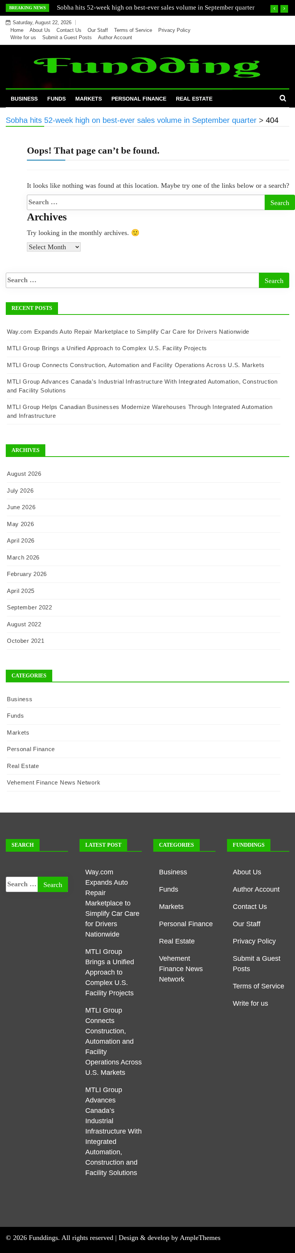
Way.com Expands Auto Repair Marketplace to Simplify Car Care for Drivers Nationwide (128, 331)
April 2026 (21, 540)
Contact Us (68, 30)
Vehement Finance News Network (53, 782)
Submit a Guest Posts (67, 37)
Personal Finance (138, 99)
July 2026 (20, 490)
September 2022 (29, 607)
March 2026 (23, 557)
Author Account (115, 37)
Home (16, 30)
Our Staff (98, 30)
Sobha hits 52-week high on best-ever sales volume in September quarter (156, 7)
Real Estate (194, 99)
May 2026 (20, 524)
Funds (56, 99)
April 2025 (21, 591)
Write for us (23, 37)
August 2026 (24, 473)
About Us (40, 30)
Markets (88, 99)
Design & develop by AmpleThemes (169, 1237)
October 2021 (25, 640)
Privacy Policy (174, 30)
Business (24, 99)
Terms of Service (133, 30)
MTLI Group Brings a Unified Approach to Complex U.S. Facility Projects (107, 348)
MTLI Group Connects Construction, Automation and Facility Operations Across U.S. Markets (136, 365)
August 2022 (24, 624)
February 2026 (27, 574)
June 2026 (21, 507)
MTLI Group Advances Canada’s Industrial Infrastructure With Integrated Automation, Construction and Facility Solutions (113, 1131)
